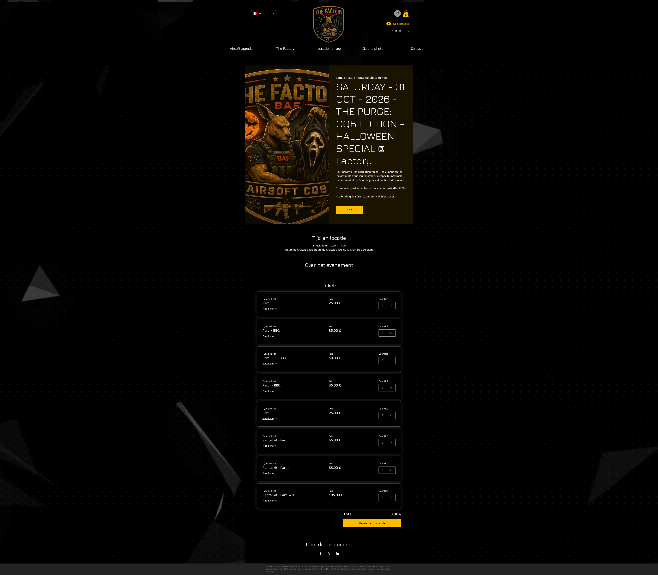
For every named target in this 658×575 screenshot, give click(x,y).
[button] (406, 13)
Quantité (383, 299)
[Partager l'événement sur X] (329, 553)
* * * (349, 209)
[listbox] (401, 31)
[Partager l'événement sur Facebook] (320, 553)
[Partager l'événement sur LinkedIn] (337, 553)
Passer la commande (372, 523)
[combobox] (387, 305)
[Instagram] (397, 13)
